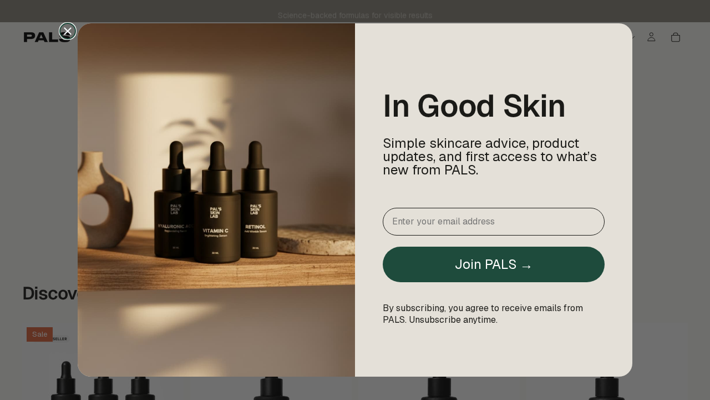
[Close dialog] (67, 31)
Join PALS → (493, 264)
